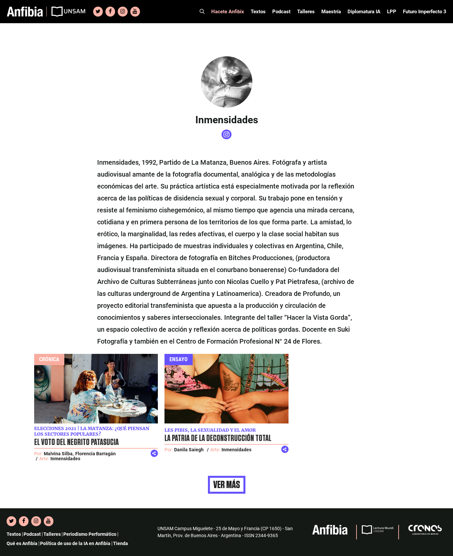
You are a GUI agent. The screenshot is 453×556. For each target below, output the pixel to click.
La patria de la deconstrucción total (217, 438)
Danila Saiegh (189, 449)
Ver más (226, 484)
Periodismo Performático (89, 534)
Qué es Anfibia (22, 543)
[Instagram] (122, 12)
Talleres (306, 12)
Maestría (331, 12)
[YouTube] (135, 12)
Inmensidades (65, 458)
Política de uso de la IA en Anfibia (75, 543)
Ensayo (178, 359)
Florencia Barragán (95, 453)
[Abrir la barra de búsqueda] (202, 11)
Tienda (120, 543)
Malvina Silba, (59, 453)
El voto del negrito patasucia (76, 442)
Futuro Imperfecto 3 (424, 12)
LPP (391, 12)
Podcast (281, 12)
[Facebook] (110, 12)
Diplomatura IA (364, 12)
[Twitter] (98, 12)
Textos (258, 12)
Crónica (49, 359)
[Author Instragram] (227, 137)
